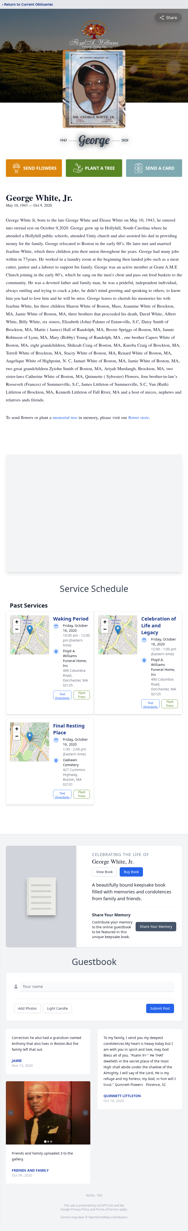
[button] (30, 630)
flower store (138, 417)
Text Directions (62, 695)
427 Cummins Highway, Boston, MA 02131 (74, 777)
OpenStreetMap (99, 1217)
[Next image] (85, 1113)
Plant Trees (81, 695)
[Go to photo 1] (45, 1141)
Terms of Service (107, 1209)
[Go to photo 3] (51, 1142)
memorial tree (65, 417)
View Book (104, 871)
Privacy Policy (80, 1209)
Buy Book (131, 871)
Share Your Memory (156, 926)
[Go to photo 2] (48, 1142)
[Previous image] (11, 1113)
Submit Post (160, 1008)
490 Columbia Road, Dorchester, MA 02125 (75, 677)
